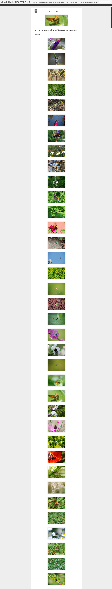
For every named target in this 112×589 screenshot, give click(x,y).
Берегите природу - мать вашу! (56, 11)
